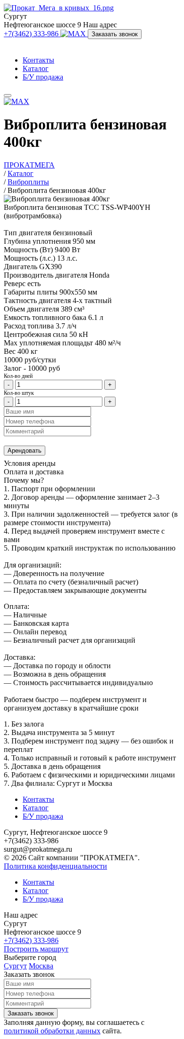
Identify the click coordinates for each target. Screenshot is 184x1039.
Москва (41, 966)
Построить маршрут (36, 949)
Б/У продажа (43, 77)
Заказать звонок (115, 34)
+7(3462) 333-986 (32, 34)
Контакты (38, 60)
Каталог (36, 68)
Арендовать (25, 450)
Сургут (15, 966)
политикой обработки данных (52, 1031)
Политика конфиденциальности (55, 866)
